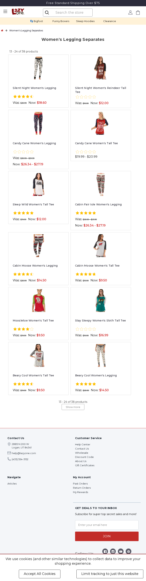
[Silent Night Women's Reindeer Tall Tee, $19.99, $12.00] (100, 68)
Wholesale (81, 452)
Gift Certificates (84, 465)
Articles (12, 483)
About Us (80, 461)
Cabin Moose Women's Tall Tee (97, 265)
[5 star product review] (23, 213)
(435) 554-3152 (20, 459)
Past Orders (80, 483)
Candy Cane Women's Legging (34, 143)
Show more (73, 406)
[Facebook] (105, 552)
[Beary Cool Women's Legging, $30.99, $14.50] (100, 355)
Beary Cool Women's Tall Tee (33, 375)
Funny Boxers (60, 21)
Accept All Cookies (40, 574)
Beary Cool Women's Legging (96, 375)
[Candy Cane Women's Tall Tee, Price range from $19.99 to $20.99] (100, 123)
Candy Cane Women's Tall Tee (96, 143)
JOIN (107, 536)
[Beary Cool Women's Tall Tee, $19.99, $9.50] (38, 355)
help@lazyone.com (24, 453)
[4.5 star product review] (23, 96)
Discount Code (84, 456)
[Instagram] (113, 552)
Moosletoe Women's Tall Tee (33, 320)
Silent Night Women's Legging (34, 88)
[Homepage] (2, 30)
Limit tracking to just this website (109, 574)
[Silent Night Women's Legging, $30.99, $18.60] (38, 68)
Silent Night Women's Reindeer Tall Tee (100, 90)
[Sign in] (130, 12)
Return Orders (82, 487)
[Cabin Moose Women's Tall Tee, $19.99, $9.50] (100, 245)
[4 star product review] (23, 329)
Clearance (109, 21)
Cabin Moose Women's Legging (35, 265)
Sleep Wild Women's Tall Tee (33, 204)
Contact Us (82, 448)
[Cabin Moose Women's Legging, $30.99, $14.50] (38, 245)
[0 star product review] (86, 97)
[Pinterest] (129, 552)
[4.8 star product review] (86, 274)
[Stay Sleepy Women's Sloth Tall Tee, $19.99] (100, 300)
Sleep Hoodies (85, 21)
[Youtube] (121, 552)
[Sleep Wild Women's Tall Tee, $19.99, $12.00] (38, 184)
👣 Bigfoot (36, 21)
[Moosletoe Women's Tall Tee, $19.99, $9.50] (38, 300)
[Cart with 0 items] (138, 12)
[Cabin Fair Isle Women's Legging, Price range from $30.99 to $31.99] (100, 184)
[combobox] (71, 12)
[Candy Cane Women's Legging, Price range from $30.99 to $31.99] (38, 123)
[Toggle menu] (5, 11)
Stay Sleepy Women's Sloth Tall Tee (100, 320)
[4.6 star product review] (23, 384)
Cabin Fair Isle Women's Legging (98, 204)
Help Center (82, 444)
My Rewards (80, 492)
